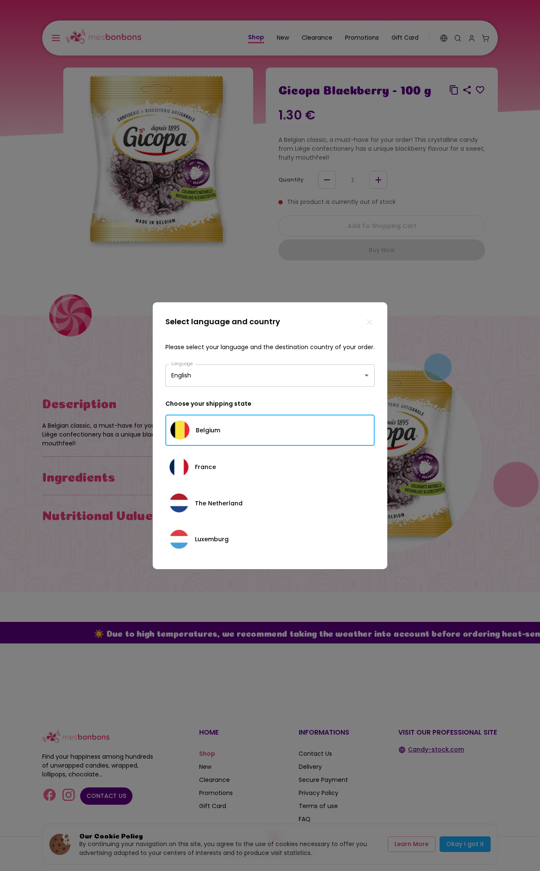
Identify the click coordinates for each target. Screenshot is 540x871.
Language (182, 363)
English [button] (181, 375)
